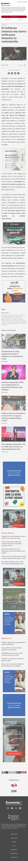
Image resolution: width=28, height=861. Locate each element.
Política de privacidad (22, 2)
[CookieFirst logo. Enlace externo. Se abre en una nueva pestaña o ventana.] (5, 3)
